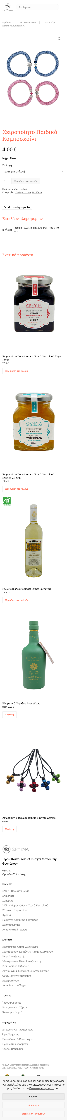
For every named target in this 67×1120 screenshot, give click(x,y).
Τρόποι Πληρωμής (13, 1048)
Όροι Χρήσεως (10, 1034)
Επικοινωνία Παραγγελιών (17, 1029)
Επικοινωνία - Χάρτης (15, 1007)
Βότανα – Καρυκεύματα (16, 910)
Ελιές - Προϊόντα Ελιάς (15, 890)
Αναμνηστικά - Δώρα (14, 929)
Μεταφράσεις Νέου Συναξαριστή (21, 961)
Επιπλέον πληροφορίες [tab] (17, 207)
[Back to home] (7, 7)
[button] (63, 7)
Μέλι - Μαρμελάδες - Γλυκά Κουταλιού (25, 905)
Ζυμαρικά (7, 900)
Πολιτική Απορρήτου (41, 1088)
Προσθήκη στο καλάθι (25, 181)
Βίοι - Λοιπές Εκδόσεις (15, 966)
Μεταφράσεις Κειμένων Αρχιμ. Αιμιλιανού (27, 951)
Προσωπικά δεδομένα (15, 1044)
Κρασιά (6, 915)
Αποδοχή (33, 1096)
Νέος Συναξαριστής (13, 956)
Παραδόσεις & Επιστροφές (17, 1039)
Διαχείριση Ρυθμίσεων (33, 1113)
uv (42, 1067)
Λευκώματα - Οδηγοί (14, 985)
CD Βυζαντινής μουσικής (16, 975)
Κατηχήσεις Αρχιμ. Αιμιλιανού (20, 946)
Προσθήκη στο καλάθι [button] (16, 370)
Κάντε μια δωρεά (12, 1012)
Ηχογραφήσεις (10, 980)
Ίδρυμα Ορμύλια (11, 1002)
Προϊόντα (37, 192)
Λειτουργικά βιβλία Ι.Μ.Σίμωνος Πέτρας (25, 970)
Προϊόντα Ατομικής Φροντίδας (20, 919)
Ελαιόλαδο (8, 895)
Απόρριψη (33, 1105)
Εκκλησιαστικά (23, 192)
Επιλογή (7, 165)
